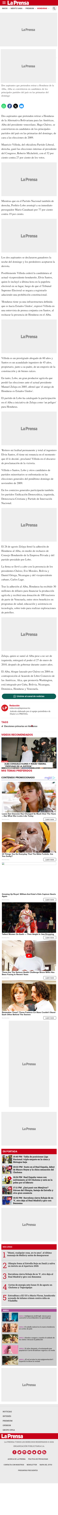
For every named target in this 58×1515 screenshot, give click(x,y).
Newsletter (32, 1465)
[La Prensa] (12, 1436)
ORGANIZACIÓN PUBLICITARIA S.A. (29, 1446)
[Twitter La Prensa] (19, 1452)
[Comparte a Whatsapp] (3, 106)
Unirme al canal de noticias (30, 696)
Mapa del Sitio (46, 1465)
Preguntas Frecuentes (28, 1470)
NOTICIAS (7, 1411)
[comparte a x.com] (15, 106)
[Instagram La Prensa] (24, 1452)
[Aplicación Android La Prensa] (39, 1452)
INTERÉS (7, 1416)
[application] (29, 753)
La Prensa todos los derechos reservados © (29, 1442)
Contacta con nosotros (14, 1465)
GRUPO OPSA (9, 1430)
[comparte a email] (21, 106)
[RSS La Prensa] (44, 1452)
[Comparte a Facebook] (9, 106)
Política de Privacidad (38, 1459)
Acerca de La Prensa (16, 1459)
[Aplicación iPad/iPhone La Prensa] (34, 1452)
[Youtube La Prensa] (29, 1452)
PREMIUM (7, 1420)
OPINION (7, 1425)
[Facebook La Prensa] (14, 1452)
